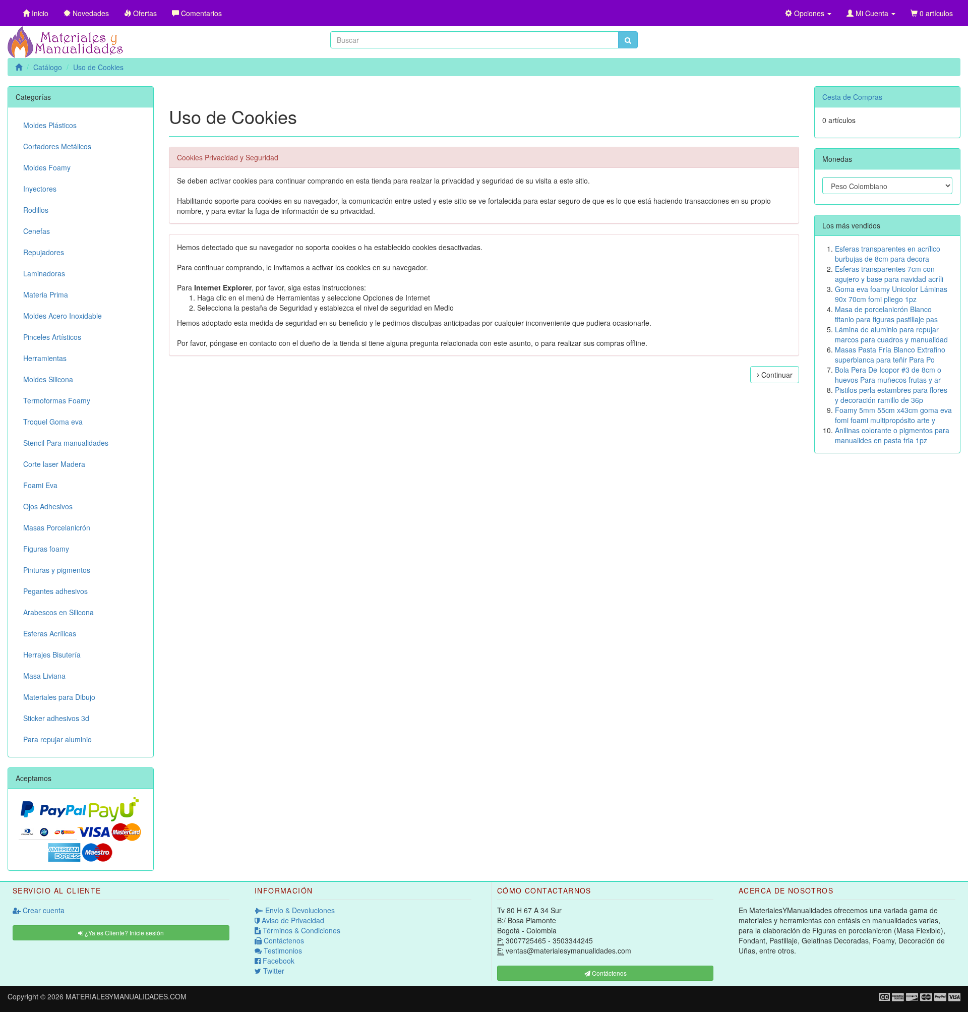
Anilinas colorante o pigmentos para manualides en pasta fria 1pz (892, 435)
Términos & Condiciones (300, 930)
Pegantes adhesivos (55, 591)
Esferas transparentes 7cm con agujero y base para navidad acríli (889, 274)
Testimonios (282, 950)
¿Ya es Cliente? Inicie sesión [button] (123, 932)
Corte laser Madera (54, 464)
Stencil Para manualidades (65, 443)
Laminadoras (44, 273)
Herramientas (45, 358)
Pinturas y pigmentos (56, 570)
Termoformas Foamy (56, 400)
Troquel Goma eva (53, 421)
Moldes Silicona (48, 379)
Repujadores (43, 252)
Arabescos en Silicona (58, 612)
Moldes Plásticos (50, 125)
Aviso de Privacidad (292, 920)
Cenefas (36, 231)
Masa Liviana (44, 676)
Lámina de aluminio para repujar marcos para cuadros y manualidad (891, 334)
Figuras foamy (46, 549)
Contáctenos (283, 940)
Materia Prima (45, 294)
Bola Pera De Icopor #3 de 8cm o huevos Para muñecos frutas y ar (888, 375)
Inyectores (39, 189)
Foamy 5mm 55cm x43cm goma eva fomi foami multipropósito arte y (893, 415)
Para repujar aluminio (57, 739)
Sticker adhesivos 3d (56, 718)
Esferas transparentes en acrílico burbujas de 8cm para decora (887, 254)
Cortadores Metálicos (57, 146)
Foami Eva (40, 485)
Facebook (277, 961)
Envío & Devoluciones (299, 910)
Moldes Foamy (47, 167)
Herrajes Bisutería (52, 654)
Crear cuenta (43, 910)
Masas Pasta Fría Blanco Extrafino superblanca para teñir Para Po (890, 354)
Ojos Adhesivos (48, 506)
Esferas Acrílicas (49, 633)
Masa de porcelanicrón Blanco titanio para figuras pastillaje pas (886, 314)
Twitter (272, 971)
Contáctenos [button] (608, 973)
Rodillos (35, 210)
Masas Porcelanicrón (56, 527)
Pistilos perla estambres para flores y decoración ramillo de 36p (891, 395)
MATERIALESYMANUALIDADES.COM (126, 996)
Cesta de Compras (852, 97)
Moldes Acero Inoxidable (62, 316)
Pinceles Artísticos (52, 337)
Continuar (776, 375)
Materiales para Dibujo (59, 697)
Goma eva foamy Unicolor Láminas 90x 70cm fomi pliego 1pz (891, 294)
